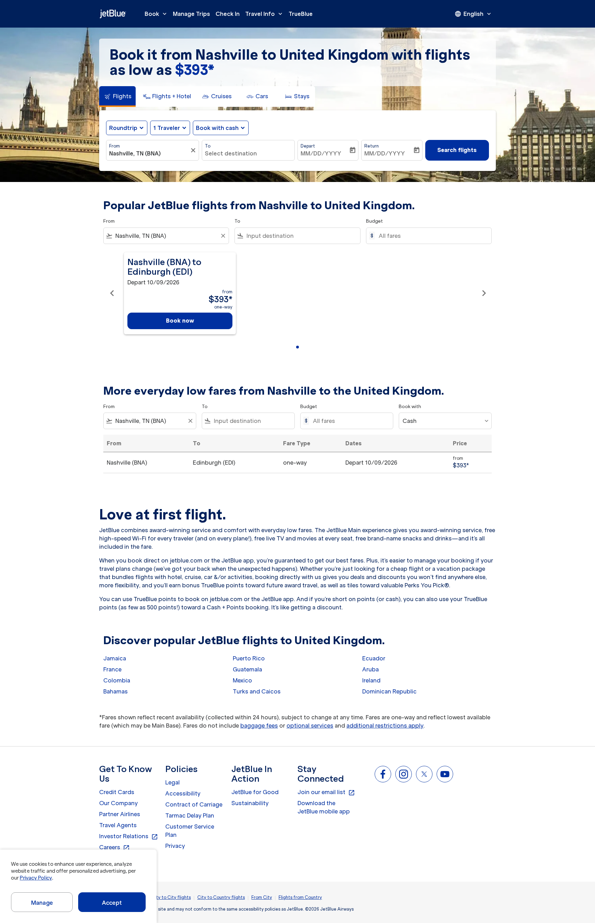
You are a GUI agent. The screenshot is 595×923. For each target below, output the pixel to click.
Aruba (370, 669)
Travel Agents (118, 825)
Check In (228, 13)
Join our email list (326, 792)
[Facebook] (383, 774)
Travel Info (264, 13)
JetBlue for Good (255, 792)
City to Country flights (221, 897)
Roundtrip (123, 127)
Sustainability (250, 803)
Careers (114, 847)
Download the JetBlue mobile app (324, 807)
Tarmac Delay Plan (189, 815)
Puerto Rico (249, 658)
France (112, 669)
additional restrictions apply (385, 725)
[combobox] (149, 153)
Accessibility (182, 793)
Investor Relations (128, 836)
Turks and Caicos (257, 691)
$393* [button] (194, 70)
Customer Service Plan (189, 830)
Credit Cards (116, 792)
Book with (410, 406)
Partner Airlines (119, 814)
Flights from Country (300, 897)
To (207, 146)
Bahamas (115, 691)
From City (261, 897)
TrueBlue (301, 13)
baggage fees (259, 725)
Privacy (175, 845)
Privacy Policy (36, 878)
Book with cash (217, 127)
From (114, 146)
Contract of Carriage (193, 804)
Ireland (371, 680)
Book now (180, 320)
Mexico (242, 680)
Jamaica (114, 658)
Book (156, 13)
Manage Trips (191, 13)
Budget (374, 221)
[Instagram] (403, 774)
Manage (42, 902)
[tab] (117, 96)
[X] (424, 774)
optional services (309, 725)
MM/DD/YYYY (321, 153)
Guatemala (247, 669)
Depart (308, 146)
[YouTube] (445, 774)
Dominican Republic (389, 691)
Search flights (457, 149)
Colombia (116, 680)
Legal (172, 782)
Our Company (118, 803)
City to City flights (171, 897)
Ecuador (373, 658)
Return (371, 146)
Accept (112, 902)
